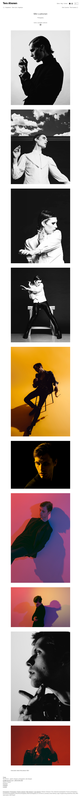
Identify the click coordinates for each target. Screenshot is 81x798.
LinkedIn (5, 787)
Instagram (5, 785)
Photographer (6, 791)
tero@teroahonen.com (8, 780)
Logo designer (37, 791)
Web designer (29, 791)
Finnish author (13, 770)
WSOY (28, 770)
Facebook (5, 783)
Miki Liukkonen (23, 770)
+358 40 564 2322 (18, 780)
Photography (13, 791)
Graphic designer (21, 791)
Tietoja (4, 777)
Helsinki (18, 770)
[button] (76, 4)
